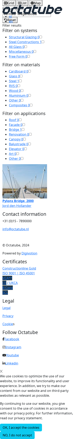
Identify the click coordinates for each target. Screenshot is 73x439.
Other (15, 100)
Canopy (16, 139)
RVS (13, 86)
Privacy (7, 316)
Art (12, 154)
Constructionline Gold (19, 268)
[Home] (32, 9)
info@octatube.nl (15, 229)
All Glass (16, 47)
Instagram (13, 347)
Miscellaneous (21, 51)
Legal (6, 308)
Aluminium (18, 95)
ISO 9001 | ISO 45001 (18, 273)
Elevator (16, 149)
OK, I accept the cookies (21, 427)
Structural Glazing (24, 37)
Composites (19, 105)
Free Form (18, 56)
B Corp (7, 287)
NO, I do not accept (17, 435)
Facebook (11, 339)
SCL (5, 292)
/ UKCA (10, 283)
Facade (15, 124)
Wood (15, 90)
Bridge (15, 129)
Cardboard (18, 71)
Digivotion (29, 253)
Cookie (7, 324)
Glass (14, 76)
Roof (14, 120)
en (11, 21)
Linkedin (11, 363)
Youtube (12, 355)
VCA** (7, 278)
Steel (14, 81)
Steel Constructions (25, 42)
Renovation (19, 134)
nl (10, 16)
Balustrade (18, 144)
